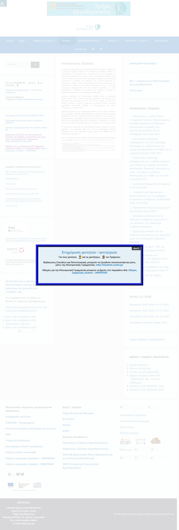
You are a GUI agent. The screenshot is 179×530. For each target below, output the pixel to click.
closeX (136, 248)
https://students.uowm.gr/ (109, 265)
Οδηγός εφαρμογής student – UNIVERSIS (104, 271)
